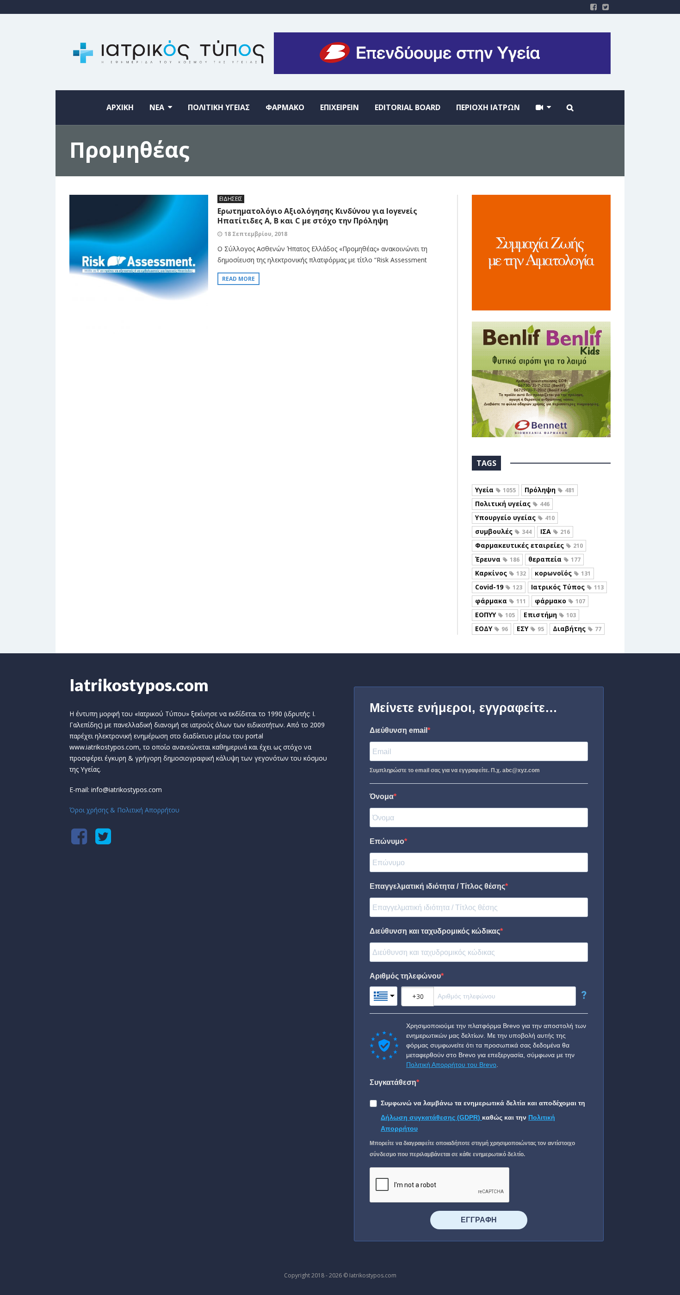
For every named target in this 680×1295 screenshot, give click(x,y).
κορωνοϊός (563, 573)
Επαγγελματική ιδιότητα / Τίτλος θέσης (437, 886)
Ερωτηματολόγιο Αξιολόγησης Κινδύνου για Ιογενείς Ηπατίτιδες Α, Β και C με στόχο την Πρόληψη (317, 216)
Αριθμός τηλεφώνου (405, 976)
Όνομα (382, 796)
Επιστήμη (550, 614)
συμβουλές (503, 531)
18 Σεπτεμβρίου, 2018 (255, 234)
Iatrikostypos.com (139, 684)
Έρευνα (497, 559)
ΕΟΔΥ (491, 628)
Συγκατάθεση (393, 1082)
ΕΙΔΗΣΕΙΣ (230, 199)
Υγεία (495, 489)
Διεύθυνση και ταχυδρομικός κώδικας (435, 931)
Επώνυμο (387, 841)
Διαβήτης (577, 628)
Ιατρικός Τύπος (567, 586)
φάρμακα (500, 600)
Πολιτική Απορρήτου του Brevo (451, 1064)
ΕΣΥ (530, 628)
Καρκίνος (500, 573)
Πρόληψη (550, 489)
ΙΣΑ (555, 531)
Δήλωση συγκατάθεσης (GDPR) (431, 1117)
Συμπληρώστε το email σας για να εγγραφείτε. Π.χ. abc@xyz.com (455, 770)
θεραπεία (554, 559)
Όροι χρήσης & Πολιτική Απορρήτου (124, 810)
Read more (238, 279)
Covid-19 (498, 586)
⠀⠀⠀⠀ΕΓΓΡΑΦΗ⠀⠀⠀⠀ (479, 1220)
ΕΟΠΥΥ (495, 614)
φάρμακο (560, 600)
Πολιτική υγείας (512, 503)
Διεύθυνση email (398, 730)
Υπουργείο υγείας (515, 517)
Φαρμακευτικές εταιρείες (529, 545)
